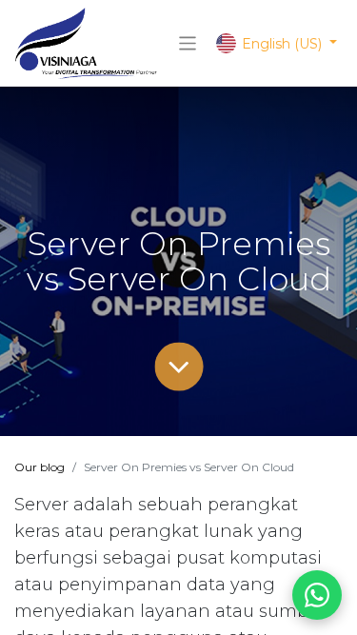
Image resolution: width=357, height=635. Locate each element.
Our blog (39, 467)
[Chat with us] (317, 595)
